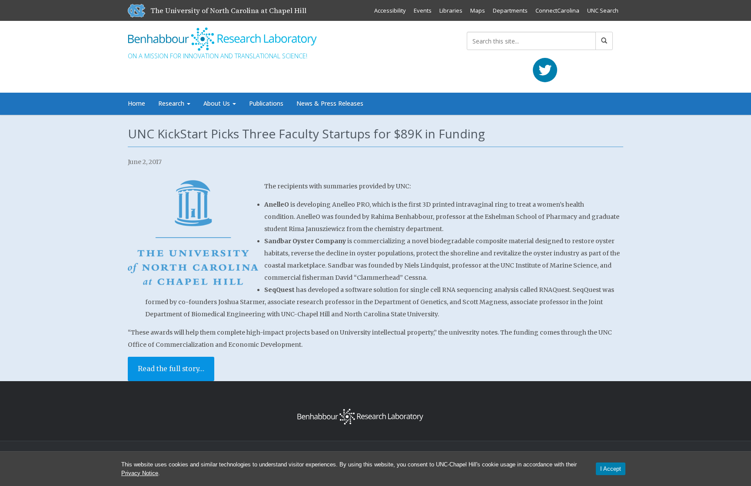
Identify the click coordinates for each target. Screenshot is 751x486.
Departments (510, 10)
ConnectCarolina (557, 10)
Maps (477, 10)
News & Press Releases (329, 103)
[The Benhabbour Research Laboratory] (225, 37)
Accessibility (390, 10)
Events (423, 10)
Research (172, 103)
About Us (217, 103)
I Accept (610, 469)
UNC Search (602, 10)
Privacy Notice (139, 473)
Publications (266, 103)
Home (136, 103)
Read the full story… (171, 369)
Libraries (450, 10)
